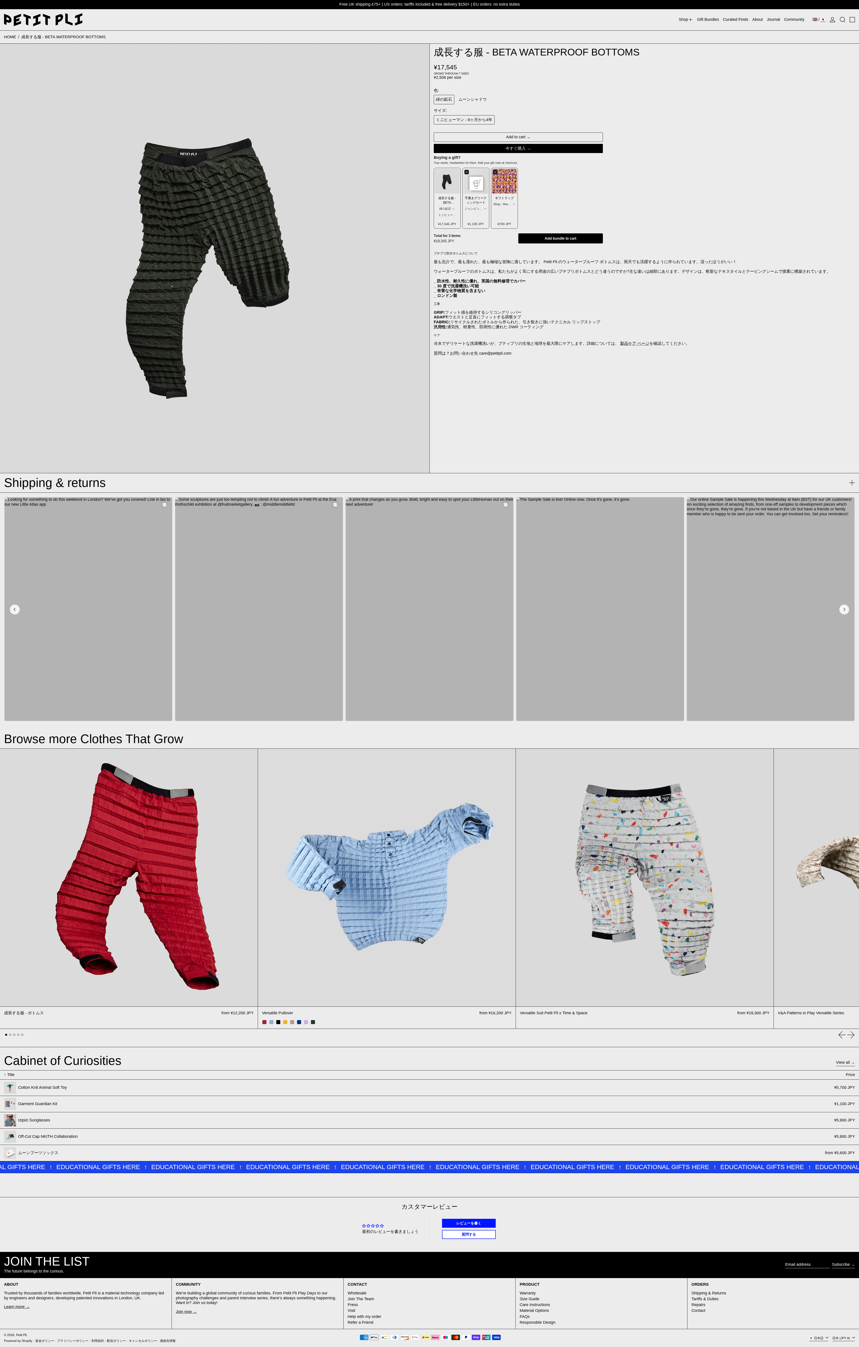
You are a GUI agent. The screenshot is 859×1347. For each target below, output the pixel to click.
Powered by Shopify (18, 1341)
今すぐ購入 (516, 148)
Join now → (186, 1311)
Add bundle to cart (560, 238)
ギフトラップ (504, 198)
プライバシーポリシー (72, 1341)
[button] (843, 19)
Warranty (528, 1293)
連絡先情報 (168, 1341)
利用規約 (97, 1341)
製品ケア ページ (634, 343)
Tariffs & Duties (705, 1299)
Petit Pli (21, 1335)
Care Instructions (535, 1304)
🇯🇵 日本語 (816, 1338)
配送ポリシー (116, 1341)
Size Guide (529, 1299)
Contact (698, 1310)
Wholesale (357, 1293)
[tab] (6, 1035)
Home (10, 36)
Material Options (534, 1310)
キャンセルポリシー (143, 1341)
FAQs (525, 1316)
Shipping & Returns (708, 1293)
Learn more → (17, 1306)
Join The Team (361, 1299)
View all (843, 1062)
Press (353, 1304)
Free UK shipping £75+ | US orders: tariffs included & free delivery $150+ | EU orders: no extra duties (429, 4)
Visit (351, 1310)
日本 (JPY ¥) (841, 1338)
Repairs (698, 1304)
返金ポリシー (44, 1341)
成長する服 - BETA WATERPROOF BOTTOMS (63, 36)
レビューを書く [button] (468, 1223)
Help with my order (364, 1316)
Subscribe (841, 1264)
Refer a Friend (360, 1322)
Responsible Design (537, 1322)
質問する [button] (469, 1234)
